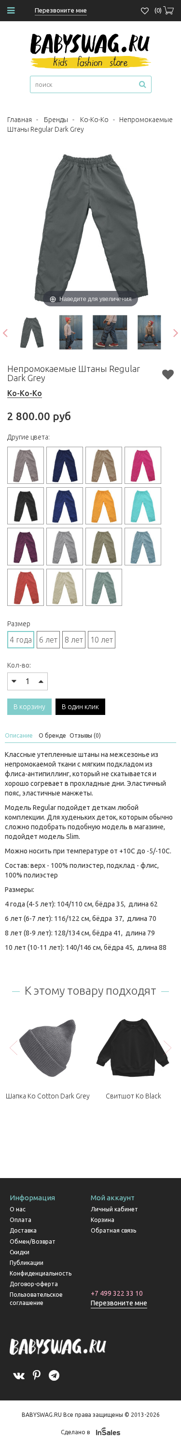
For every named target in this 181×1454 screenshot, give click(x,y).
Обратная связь (113, 1230)
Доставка (23, 1230)
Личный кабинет (114, 1209)
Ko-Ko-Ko (94, 119)
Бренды (56, 119)
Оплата (20, 1220)
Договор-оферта (34, 1284)
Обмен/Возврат (33, 1241)
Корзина (102, 1220)
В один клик (80, 707)
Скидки (19, 1252)
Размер (18, 624)
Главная (19, 119)
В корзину (29, 707)
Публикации (26, 1263)
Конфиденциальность (40, 1273)
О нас (18, 1209)
